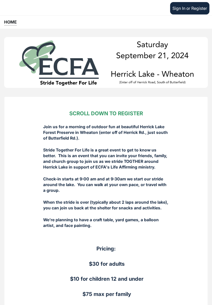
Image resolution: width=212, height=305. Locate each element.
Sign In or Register (189, 8)
